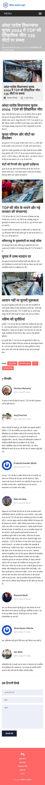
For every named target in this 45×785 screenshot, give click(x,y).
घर (3, 45)
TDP (35, 363)
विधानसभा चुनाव (25, 363)
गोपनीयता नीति (22, 766)
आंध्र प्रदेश (12, 363)
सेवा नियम (23, 763)
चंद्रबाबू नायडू (8, 368)
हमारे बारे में (22, 759)
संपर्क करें (22, 770)
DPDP (22, 774)
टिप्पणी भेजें (9, 734)
